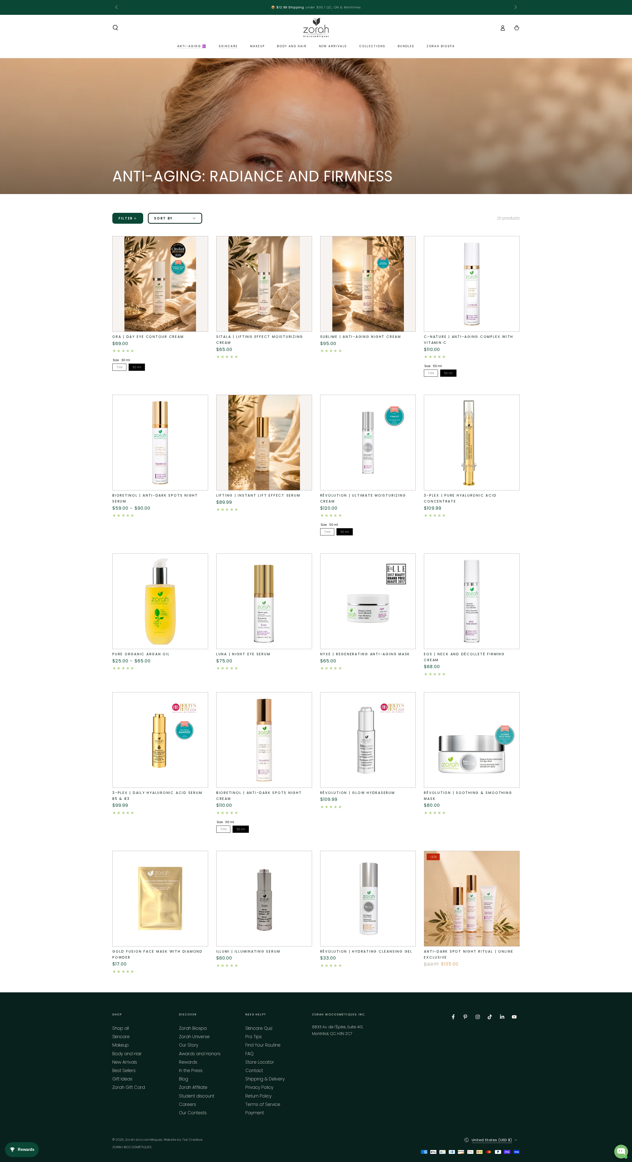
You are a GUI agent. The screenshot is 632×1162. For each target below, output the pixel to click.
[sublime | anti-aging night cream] (368, 284)
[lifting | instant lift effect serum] (264, 442)
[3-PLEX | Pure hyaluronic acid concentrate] (471, 442)
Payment (254, 1113)
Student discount (196, 1096)
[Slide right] (515, 7)
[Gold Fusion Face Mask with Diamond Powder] (160, 898)
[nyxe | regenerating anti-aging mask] (368, 601)
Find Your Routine (262, 1045)
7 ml (119, 367)
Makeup (120, 1045)
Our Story (188, 1045)
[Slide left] (116, 7)
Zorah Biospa (193, 1028)
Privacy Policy (259, 1087)
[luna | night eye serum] (264, 601)
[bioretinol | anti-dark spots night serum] (160, 442)
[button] (115, 28)
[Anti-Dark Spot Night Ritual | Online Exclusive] (471, 898)
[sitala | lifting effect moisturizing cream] (264, 284)
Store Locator (259, 1062)
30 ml (137, 367)
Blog (183, 1079)
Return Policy (258, 1096)
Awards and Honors (199, 1054)
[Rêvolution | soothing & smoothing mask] (471, 740)
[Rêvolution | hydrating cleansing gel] (368, 898)
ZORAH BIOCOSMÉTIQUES (132, 1147)
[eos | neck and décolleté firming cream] (471, 601)
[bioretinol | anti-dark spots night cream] (264, 740)
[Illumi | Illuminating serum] (264, 898)
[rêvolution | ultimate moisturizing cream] (368, 442)
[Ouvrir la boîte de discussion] (621, 1152)
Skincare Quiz (259, 1028)
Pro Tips (253, 1037)
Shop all (120, 1028)
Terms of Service (262, 1104)
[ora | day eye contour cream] (160, 284)
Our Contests (193, 1113)
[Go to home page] (316, 28)
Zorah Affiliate (193, 1087)
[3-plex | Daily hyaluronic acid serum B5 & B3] (160, 740)
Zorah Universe (194, 1037)
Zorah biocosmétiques (143, 1139)
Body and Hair (127, 1054)
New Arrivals (124, 1062)
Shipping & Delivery (265, 1079)
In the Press (190, 1071)
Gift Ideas (122, 1079)
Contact (254, 1071)
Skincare (121, 1037)
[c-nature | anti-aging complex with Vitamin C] (471, 284)
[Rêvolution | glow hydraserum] (368, 740)
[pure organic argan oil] (160, 601)
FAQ (249, 1054)
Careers (187, 1104)
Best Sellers (124, 1071)
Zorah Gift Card (128, 1087)
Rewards (188, 1062)
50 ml (448, 373)
